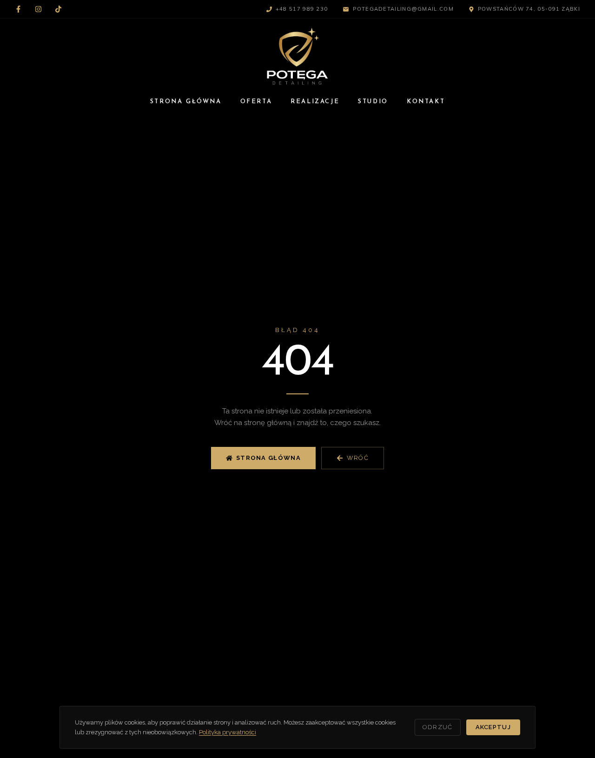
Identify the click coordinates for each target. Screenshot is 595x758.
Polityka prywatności (227, 732)
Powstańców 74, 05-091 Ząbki (529, 9)
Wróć (358, 457)
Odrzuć (438, 727)
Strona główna (268, 457)
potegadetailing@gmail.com (403, 9)
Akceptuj (493, 727)
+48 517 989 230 (302, 9)
